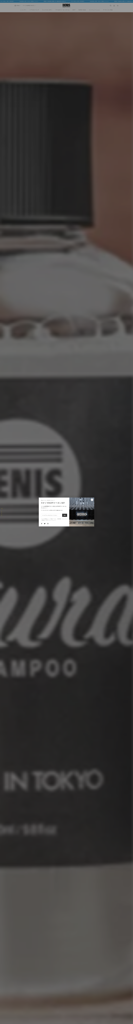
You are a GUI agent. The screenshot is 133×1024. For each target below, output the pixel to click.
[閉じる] (92, 499)
